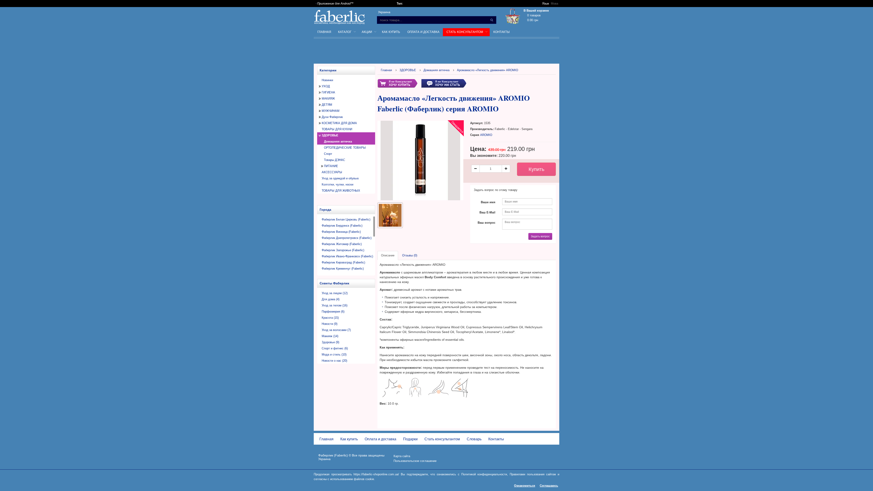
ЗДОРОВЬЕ (330, 135)
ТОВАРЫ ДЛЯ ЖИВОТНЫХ (341, 190)
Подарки (410, 439)
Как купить (391, 32)
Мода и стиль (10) (334, 354)
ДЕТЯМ (327, 104)
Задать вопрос (540, 236)
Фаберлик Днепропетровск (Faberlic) (346, 238)
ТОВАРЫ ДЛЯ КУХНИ (337, 129)
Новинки (327, 80)
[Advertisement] (436, 52)
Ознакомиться (524, 485)
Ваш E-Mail (487, 212)
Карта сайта (402, 456)
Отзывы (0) (409, 255)
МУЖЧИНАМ (330, 111)
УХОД (326, 86)
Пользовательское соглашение (415, 461)
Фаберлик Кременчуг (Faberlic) (343, 268)
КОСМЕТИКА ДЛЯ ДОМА (339, 123)
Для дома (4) (330, 299)
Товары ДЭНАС (334, 160)
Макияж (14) (330, 336)
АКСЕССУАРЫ (332, 172)
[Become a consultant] (443, 83)
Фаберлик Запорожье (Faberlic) (343, 250)
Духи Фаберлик (332, 117)
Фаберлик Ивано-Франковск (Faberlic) (347, 256)
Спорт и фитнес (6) (335, 348)
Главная (324, 32)
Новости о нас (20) (334, 360)
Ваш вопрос (486, 222)
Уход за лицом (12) (335, 293)
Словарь (474, 439)
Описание (387, 255)
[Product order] (397, 83)
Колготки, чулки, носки (337, 184)
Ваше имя (488, 202)
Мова (554, 3)
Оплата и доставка (423, 32)
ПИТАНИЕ (331, 166)
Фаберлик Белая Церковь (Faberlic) (346, 219)
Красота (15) (330, 317)
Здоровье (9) (330, 342)
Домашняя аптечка (436, 70)
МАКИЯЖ (328, 98)
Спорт (328, 153)
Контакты (501, 32)
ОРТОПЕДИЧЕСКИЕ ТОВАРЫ (345, 147)
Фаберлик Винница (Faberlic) (341, 231)
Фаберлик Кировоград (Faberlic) (343, 262)
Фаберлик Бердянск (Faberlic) (342, 225)
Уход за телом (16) (334, 305)
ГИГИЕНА (328, 92)
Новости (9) (329, 324)
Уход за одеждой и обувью (340, 178)
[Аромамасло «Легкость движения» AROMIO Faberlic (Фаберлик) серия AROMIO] (390, 215)
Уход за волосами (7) (336, 330)
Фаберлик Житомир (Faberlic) (342, 244)
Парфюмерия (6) (333, 311)
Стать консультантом (442, 439)
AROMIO (486, 135)
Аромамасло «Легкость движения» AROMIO (487, 70)
